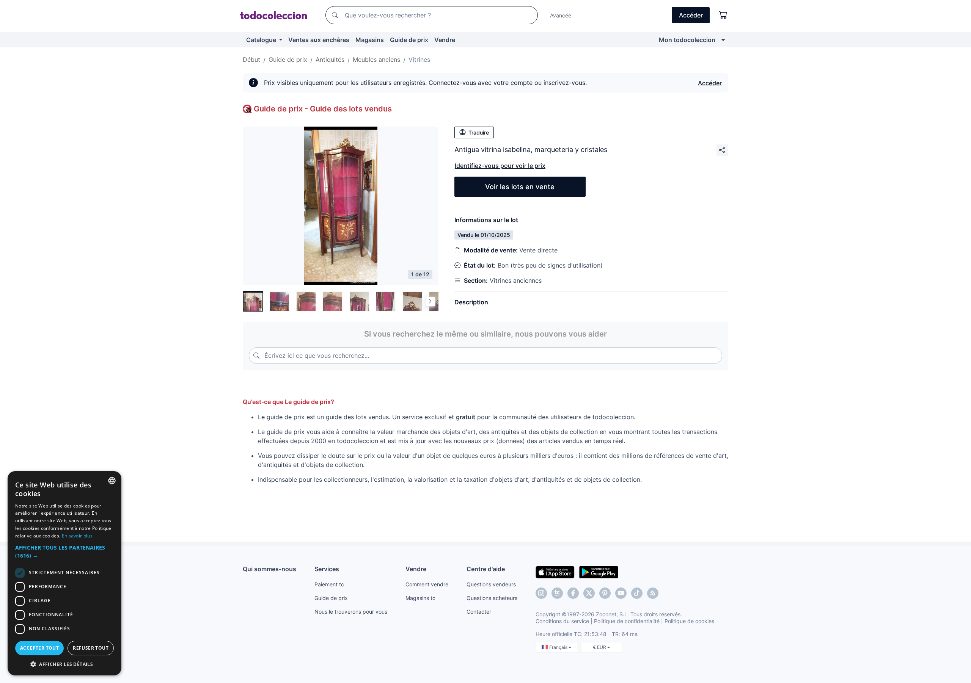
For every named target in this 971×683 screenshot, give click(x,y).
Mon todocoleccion (687, 40)
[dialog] (64, 573)
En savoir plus (77, 536)
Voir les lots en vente (520, 187)
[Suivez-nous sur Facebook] (573, 593)
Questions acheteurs (492, 598)
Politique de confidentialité (627, 621)
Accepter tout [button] (39, 648)
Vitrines (419, 59)
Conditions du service (562, 621)
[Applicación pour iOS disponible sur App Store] (555, 571)
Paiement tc (329, 584)
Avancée (560, 15)
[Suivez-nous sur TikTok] (637, 593)
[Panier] (723, 15)
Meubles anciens (376, 59)
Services (326, 569)
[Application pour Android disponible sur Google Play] (598, 571)
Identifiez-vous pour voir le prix (500, 165)
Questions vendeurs (491, 584)
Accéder (710, 83)
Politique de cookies (689, 621)
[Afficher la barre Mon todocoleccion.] (723, 39)
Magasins (369, 40)
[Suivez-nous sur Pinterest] (605, 593)
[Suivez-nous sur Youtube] (621, 593)
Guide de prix (409, 40)
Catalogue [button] (262, 40)
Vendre (444, 40)
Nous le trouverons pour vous (350, 611)
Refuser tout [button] (90, 648)
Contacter (479, 611)
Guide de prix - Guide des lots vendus (323, 108)
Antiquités (330, 59)
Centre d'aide (486, 569)
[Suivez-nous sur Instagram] (541, 593)
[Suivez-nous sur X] (589, 593)
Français (559, 647)
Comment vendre (426, 584)
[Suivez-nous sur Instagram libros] (557, 593)
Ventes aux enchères (318, 40)
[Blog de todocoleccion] (652, 593)
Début (251, 59)
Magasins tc (420, 598)
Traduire (478, 132)
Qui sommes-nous (269, 569)
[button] (64, 551)
